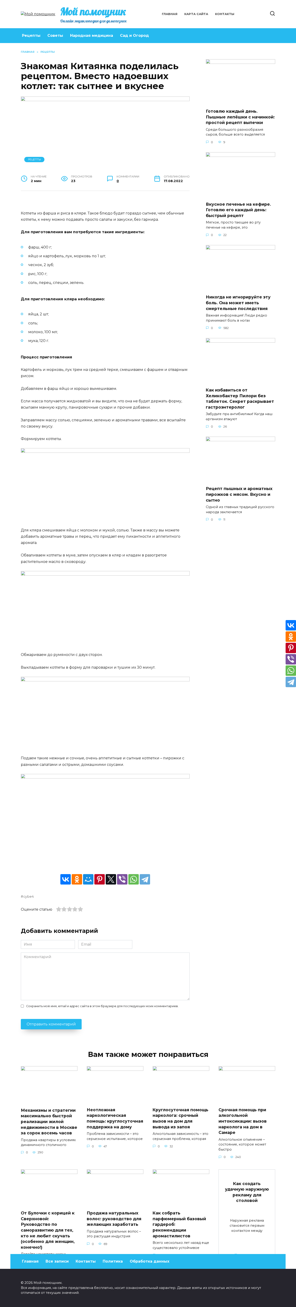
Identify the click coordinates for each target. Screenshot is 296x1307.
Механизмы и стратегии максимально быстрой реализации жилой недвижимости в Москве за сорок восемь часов (49, 1122)
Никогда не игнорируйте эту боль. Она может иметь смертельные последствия (238, 303)
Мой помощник (93, 11)
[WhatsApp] (133, 879)
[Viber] (122, 879)
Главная (169, 14)
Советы (55, 35)
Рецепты (31, 35)
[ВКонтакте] (65, 879)
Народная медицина (91, 35)
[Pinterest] (99, 879)
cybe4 (28, 896)
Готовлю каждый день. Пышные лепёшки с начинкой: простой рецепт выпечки (240, 117)
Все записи (57, 1261)
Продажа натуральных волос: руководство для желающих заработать (114, 1219)
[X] (111, 879)
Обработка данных (149, 1261)
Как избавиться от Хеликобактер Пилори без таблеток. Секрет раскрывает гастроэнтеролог (240, 399)
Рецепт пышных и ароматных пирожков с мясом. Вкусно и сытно (239, 494)
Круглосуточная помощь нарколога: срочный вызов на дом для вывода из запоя (180, 1118)
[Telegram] (145, 879)
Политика (113, 1261)
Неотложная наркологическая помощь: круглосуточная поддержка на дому (115, 1118)
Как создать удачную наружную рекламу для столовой (247, 1192)
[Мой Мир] (88, 879)
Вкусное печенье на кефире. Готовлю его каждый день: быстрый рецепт (238, 210)
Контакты (224, 14)
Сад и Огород (134, 35)
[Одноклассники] (77, 879)
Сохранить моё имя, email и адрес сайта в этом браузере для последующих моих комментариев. (102, 1006)
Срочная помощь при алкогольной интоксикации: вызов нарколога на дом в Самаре (243, 1121)
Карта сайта (196, 14)
